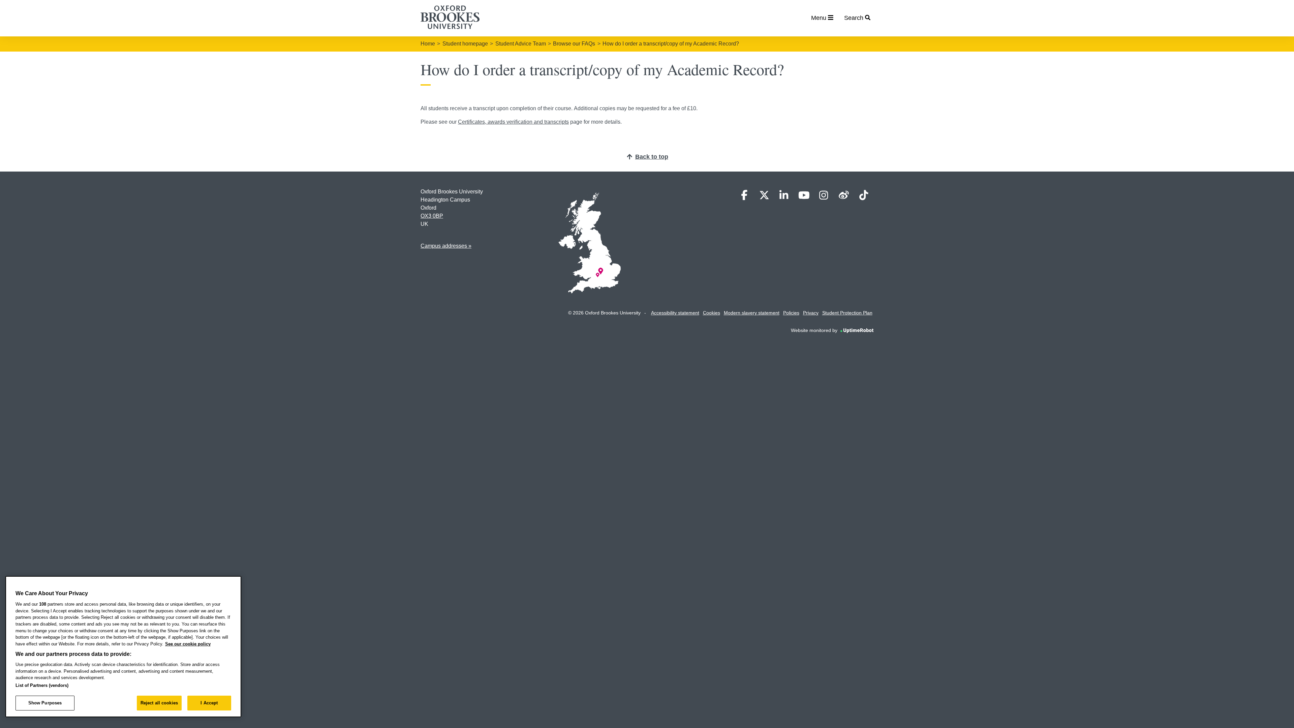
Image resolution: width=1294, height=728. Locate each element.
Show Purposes (45, 702)
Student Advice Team (520, 44)
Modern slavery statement (751, 312)
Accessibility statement (675, 312)
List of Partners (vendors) (42, 685)
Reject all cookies (159, 702)
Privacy (811, 312)
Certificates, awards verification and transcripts (513, 122)
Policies (791, 312)
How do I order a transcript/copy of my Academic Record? (671, 44)
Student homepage (465, 44)
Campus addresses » (446, 246)
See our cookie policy (188, 643)
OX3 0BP (432, 216)
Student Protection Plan (847, 312)
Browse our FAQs (574, 44)
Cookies (711, 312)
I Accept (209, 702)
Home (428, 44)
